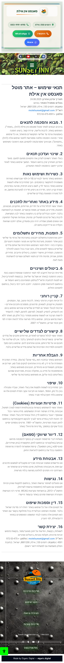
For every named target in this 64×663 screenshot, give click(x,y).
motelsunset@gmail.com (42, 110)
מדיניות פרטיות (31, 591)
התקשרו (41, 33)
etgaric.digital (44, 658)
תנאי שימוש (31, 602)
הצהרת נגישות (31, 613)
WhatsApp (21, 33)
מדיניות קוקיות (31, 624)
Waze (30, 42)
